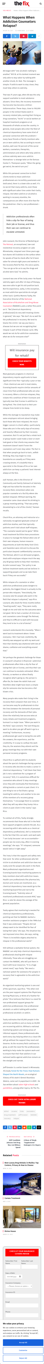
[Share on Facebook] (7, 36)
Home (16, 11)
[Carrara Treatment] (22, 1184)
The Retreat (8, 244)
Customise (23, 1350)
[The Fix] (22, 3)
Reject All (23, 1358)
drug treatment (10, 1115)
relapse (16, 1118)
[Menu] (3, 3)
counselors (31, 1111)
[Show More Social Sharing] (39, 36)
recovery (7, 1118)
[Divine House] (22, 1217)
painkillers (7, 1088)
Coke (22, 1111)
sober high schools (26, 1084)
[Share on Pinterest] (24, 36)
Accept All (23, 1343)
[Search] (40, 3)
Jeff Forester (23, 1115)
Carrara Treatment (12, 1198)
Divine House (10, 1231)
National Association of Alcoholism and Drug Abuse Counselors (20, 302)
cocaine (14, 1111)
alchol (6, 1111)
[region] (22, 1342)
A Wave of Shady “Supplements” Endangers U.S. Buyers (32, 1142)
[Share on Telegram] (32, 36)
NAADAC (34, 1115)
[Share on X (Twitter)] (15, 36)
